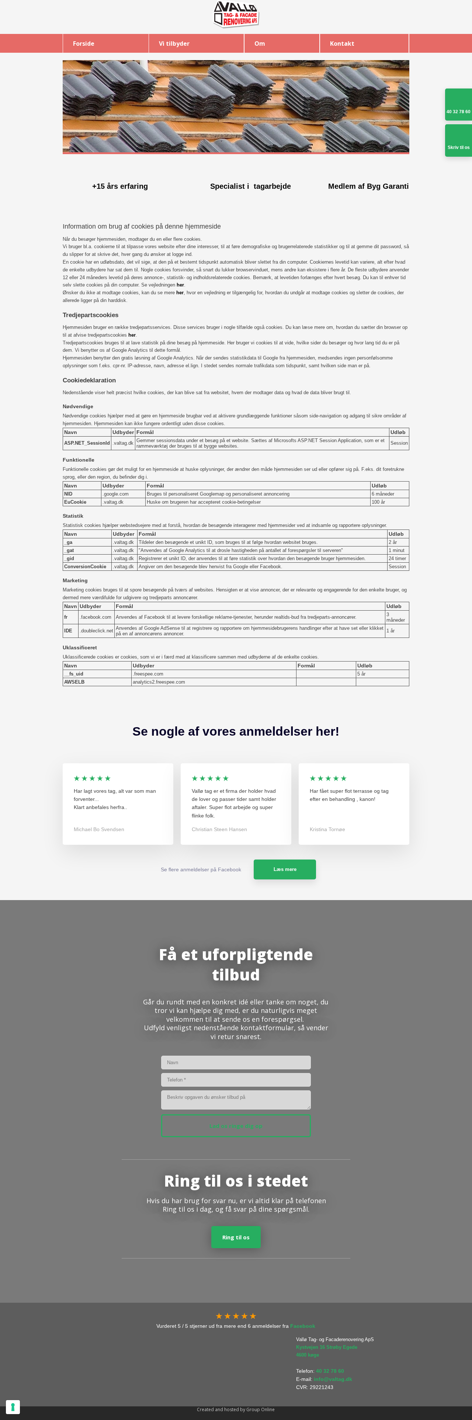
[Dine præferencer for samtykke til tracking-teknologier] (13, 1407)
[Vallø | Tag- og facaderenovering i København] (123, 1361)
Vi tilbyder (174, 43)
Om (259, 43)
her (180, 285)
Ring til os (236, 1237)
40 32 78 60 (330, 1371)
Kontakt (342, 43)
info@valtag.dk (333, 1379)
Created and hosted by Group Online (236, 1409)
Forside (83, 43)
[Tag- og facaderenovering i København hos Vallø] (236, 14)
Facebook (302, 1326)
